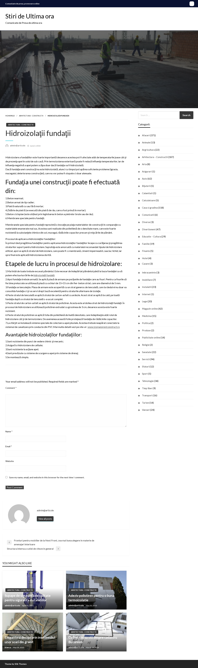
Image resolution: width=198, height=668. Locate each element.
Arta (144, 164)
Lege (144, 301)
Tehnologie (148, 381)
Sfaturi (145, 366)
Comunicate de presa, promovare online (22, 3)
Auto (144, 178)
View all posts (45, 518)
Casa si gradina (150, 207)
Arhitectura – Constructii (155, 157)
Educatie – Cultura (151, 236)
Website (9, 461)
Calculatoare (148, 200)
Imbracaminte (149, 272)
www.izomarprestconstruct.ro (104, 326)
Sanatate (146, 352)
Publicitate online (151, 337)
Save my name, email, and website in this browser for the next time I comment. (46, 477)
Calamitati (147, 193)
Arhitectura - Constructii (31, 116)
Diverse (146, 222)
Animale (146, 142)
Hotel (145, 258)
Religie (145, 344)
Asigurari (147, 171)
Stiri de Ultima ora (29, 16)
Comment (11, 388)
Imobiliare (147, 279)
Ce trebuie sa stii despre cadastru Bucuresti (92, 639)
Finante (146, 251)
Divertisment (149, 229)
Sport (145, 373)
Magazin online (150, 308)
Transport (147, 395)
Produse (146, 330)
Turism (145, 402)
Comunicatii (148, 214)
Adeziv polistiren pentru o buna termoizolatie (91, 598)
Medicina (146, 316)
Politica (146, 323)
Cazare (145, 263)
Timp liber (147, 388)
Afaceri (146, 135)
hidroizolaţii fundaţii (44, 275)
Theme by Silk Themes (16, 664)
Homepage (10, 116)
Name (9, 431)
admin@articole (18, 145)
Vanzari (146, 409)
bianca (8, 647)
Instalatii (146, 287)
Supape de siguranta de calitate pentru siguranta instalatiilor (28, 598)
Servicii (146, 359)
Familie (145, 243)
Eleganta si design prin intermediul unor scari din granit (30, 639)
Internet (146, 294)
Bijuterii (146, 185)
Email (8, 446)
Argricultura (148, 149)
